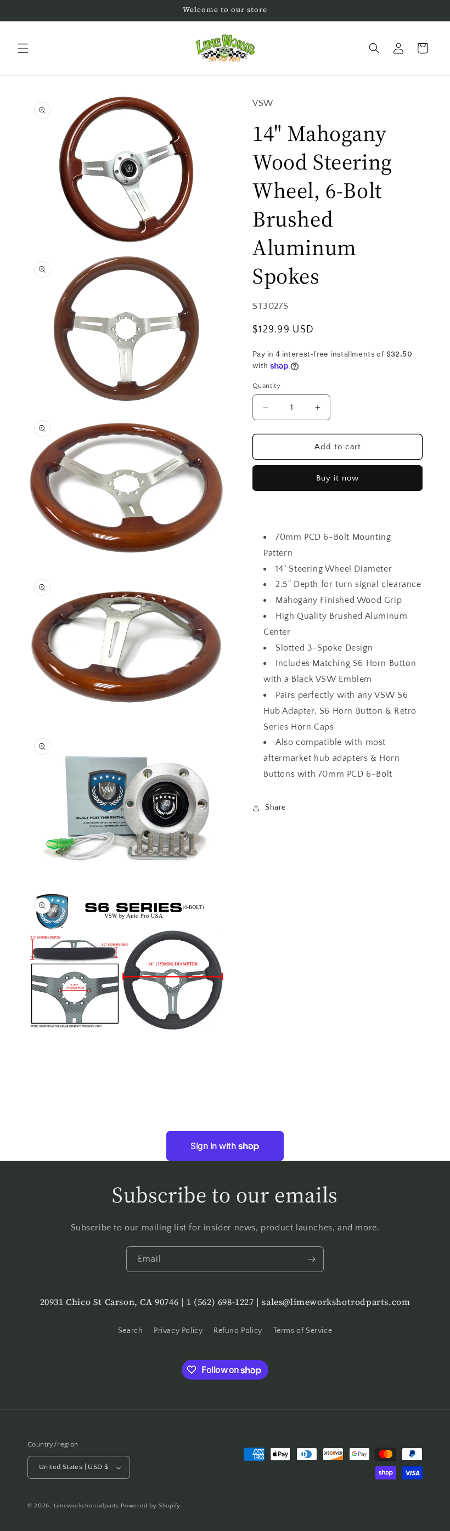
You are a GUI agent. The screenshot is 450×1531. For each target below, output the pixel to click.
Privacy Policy (178, 1330)
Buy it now (337, 478)
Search (130, 1330)
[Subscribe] (311, 1259)
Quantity (266, 385)
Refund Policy (237, 1330)
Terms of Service (303, 1330)
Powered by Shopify (151, 1505)
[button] (23, 48)
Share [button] (275, 807)
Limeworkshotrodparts (86, 1505)
